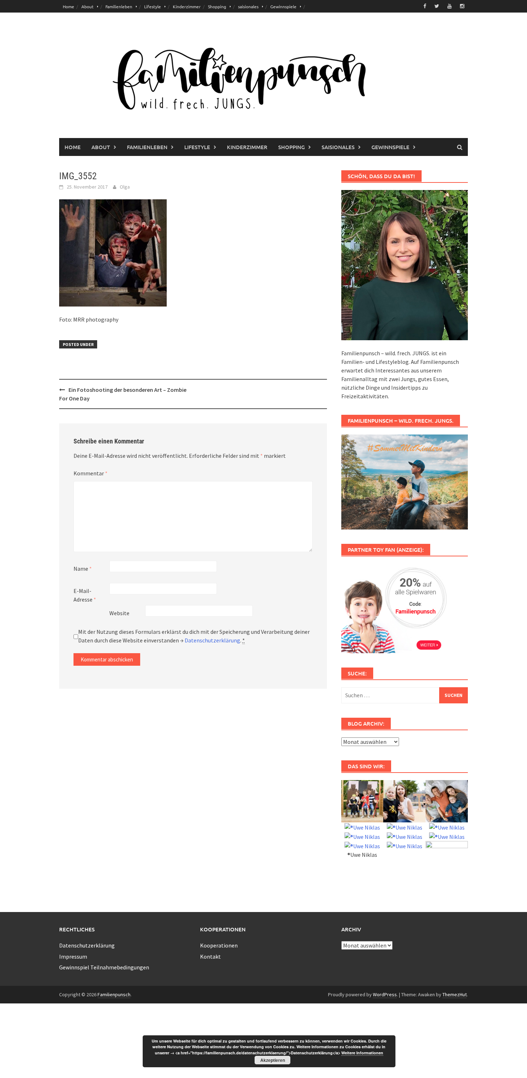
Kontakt (210, 956)
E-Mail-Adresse (84, 595)
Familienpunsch (114, 994)
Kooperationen (219, 945)
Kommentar (90, 473)
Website (119, 613)
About (87, 6)
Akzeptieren (272, 1060)
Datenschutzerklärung (212, 640)
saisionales (248, 6)
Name (82, 568)
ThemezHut (454, 994)
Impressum (73, 956)
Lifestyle (152, 6)
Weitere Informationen (362, 1052)
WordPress (385, 994)
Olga (125, 187)
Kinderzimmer (187, 6)
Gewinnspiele (283, 6)
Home (68, 6)
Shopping (217, 6)
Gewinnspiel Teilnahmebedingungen (104, 967)
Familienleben (118, 6)
